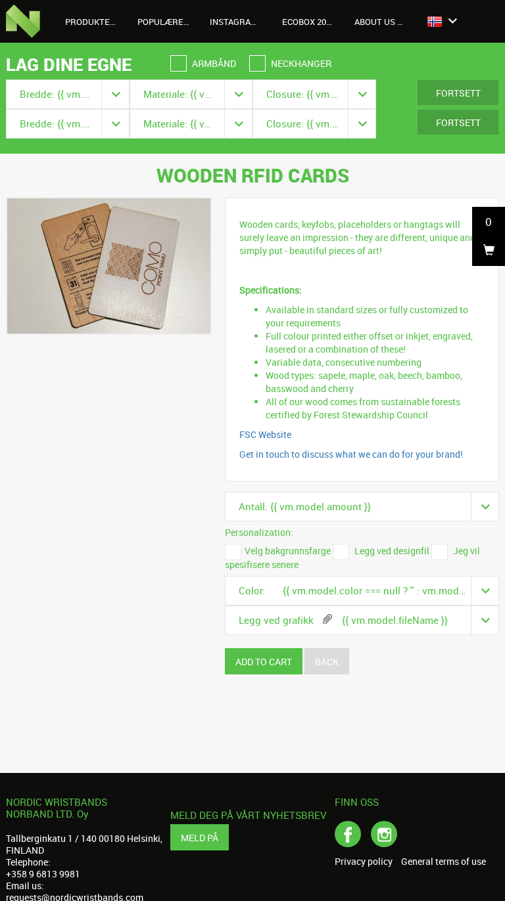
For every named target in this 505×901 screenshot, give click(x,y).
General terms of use (443, 861)
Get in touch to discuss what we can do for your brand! (351, 454)
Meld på (199, 837)
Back (327, 661)
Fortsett (458, 93)
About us (375, 22)
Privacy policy (364, 861)
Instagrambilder (241, 22)
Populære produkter (168, 22)
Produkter (91, 22)
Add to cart (263, 661)
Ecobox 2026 (308, 22)
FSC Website (265, 434)
